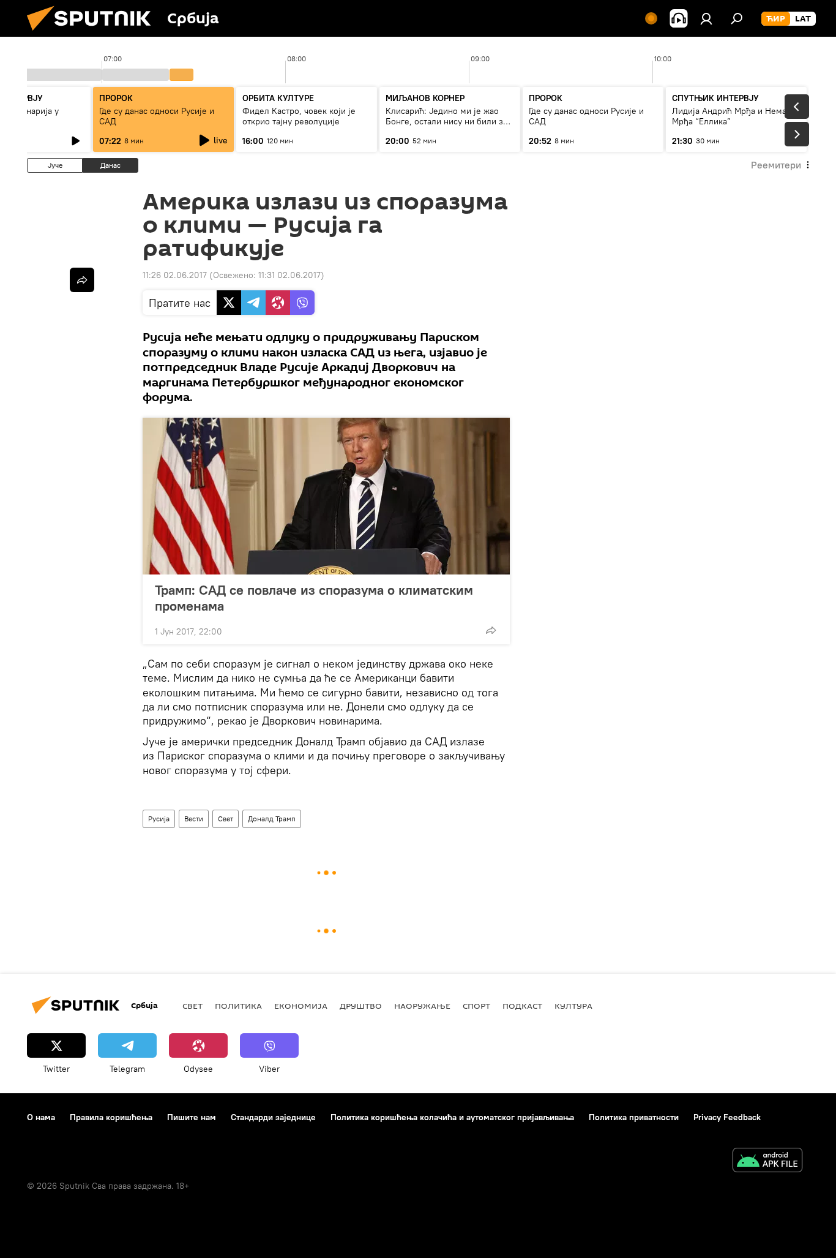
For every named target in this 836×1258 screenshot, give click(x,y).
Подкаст (522, 1005)
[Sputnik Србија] (93, 33)
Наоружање (422, 1005)
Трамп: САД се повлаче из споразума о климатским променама (314, 598)
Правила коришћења (111, 1117)
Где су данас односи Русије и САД (156, 116)
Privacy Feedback (727, 1117)
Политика (238, 1005)
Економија (300, 1005)
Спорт (476, 1005)
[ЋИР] (775, 19)
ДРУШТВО (361, 1005)
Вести (193, 818)
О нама (41, 1117)
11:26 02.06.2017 (175, 275)
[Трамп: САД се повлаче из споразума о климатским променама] (326, 496)
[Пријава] (706, 18)
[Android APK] (767, 1161)
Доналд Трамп (272, 818)
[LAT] (803, 19)
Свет (225, 818)
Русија (159, 818)
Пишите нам (191, 1117)
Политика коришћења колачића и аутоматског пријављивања (452, 1117)
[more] (491, 630)
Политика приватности (634, 1117)
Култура (573, 1005)
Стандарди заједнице (273, 1117)
